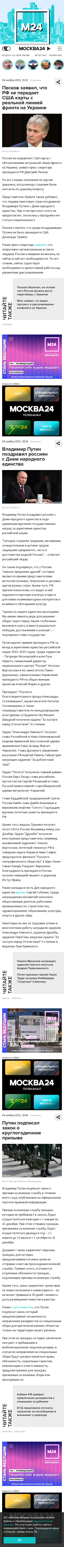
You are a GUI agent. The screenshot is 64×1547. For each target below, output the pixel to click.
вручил (21, 892)
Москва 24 (32, 49)
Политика (35, 80)
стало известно (22, 1307)
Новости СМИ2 (10, 383)
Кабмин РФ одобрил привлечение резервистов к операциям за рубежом (35, 1398)
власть (6, 998)
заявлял (40, 245)
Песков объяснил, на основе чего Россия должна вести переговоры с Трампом (36, 291)
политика (7, 324)
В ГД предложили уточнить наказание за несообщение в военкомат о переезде (36, 1411)
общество (19, 1431)
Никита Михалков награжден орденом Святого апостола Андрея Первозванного (36, 964)
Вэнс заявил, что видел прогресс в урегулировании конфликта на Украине (35, 304)
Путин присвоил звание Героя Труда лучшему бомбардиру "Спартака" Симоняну (37, 978)
